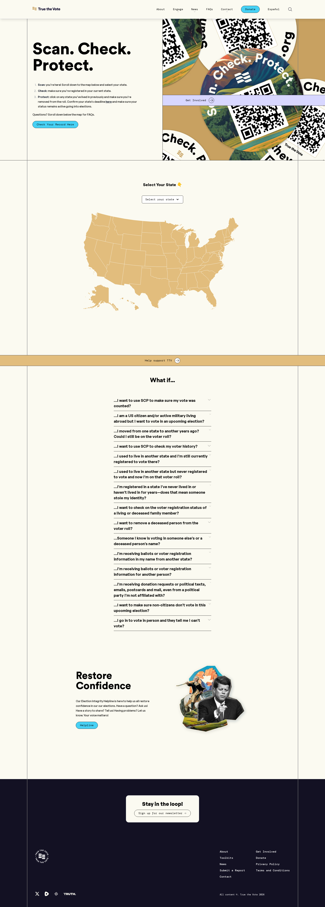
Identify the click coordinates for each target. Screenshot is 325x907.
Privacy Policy (268, 864)
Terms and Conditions (273, 870)
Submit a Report (232, 870)
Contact (226, 876)
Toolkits (226, 858)
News (223, 864)
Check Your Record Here (55, 124)
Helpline (87, 725)
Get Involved (266, 851)
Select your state (159, 199)
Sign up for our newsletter (160, 813)
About (224, 851)
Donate (261, 858)
